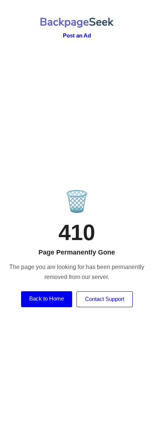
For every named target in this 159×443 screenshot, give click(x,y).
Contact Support (104, 299)
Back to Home (46, 298)
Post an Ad (77, 35)
